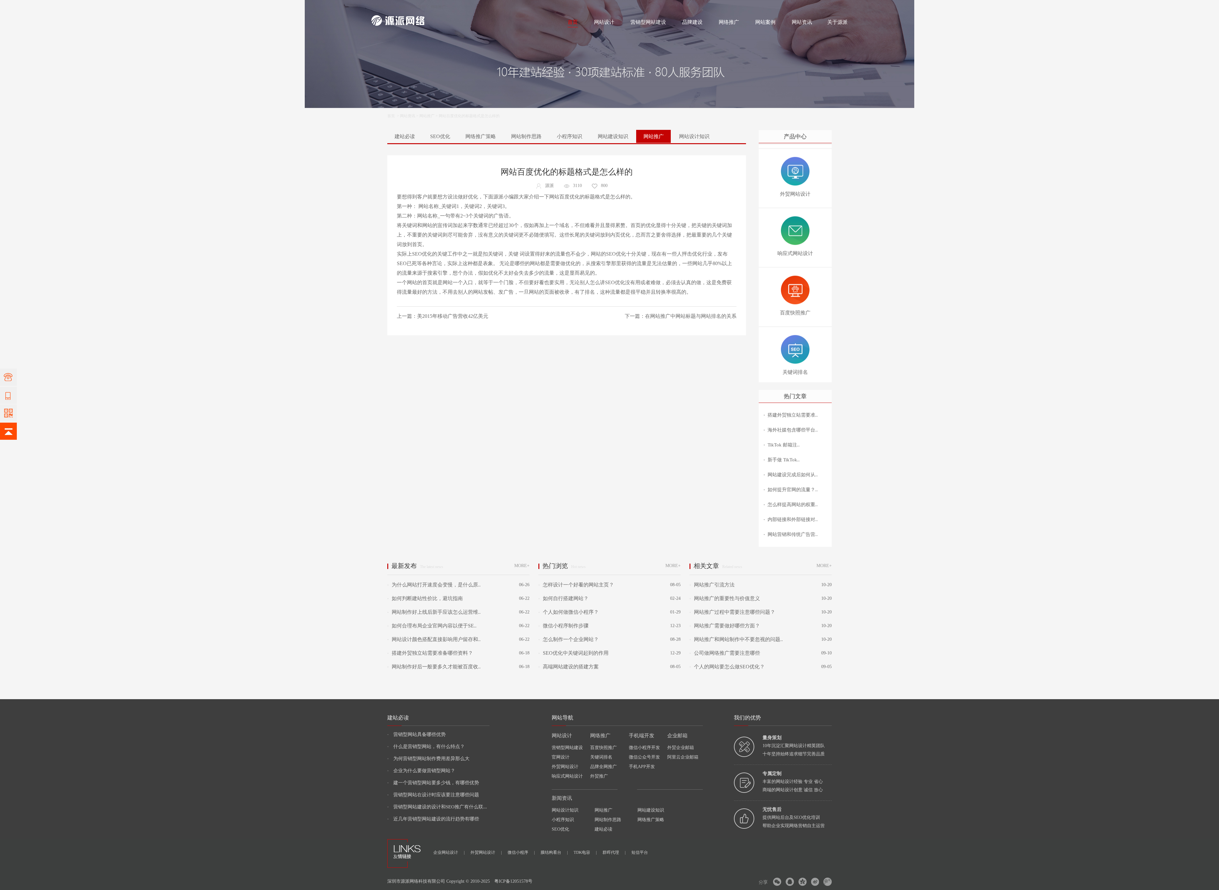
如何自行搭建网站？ (563, 598)
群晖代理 (614, 852)
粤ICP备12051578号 (513, 881)
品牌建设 (692, 22)
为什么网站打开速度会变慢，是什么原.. (434, 584)
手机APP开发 (642, 766)
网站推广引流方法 (712, 584)
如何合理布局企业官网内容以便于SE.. (431, 625)
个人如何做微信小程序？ (568, 612)
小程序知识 (569, 136)
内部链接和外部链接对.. (793, 519)
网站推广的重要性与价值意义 (724, 598)
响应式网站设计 (567, 776)
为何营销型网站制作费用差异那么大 (428, 758)
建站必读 (405, 136)
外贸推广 (599, 776)
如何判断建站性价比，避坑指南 (425, 598)
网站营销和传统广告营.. (793, 534)
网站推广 (427, 116)
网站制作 (398, 7)
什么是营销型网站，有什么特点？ (426, 746)
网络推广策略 (480, 136)
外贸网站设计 (565, 766)
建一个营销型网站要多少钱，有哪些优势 (433, 782)
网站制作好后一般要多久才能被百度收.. (434, 666)
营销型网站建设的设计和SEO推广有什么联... (437, 806)
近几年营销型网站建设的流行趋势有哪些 (433, 818)
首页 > (393, 116)
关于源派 (837, 22)
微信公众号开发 (644, 757)
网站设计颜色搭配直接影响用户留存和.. (434, 639)
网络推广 (438, 7)
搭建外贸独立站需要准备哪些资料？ (430, 653)
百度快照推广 (603, 747)
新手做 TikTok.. (784, 459)
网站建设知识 (613, 136)
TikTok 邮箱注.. (784, 444)
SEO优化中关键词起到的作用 (573, 653)
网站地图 (840, 7)
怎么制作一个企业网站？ (568, 639)
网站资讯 (802, 22)
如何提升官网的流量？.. (793, 489)
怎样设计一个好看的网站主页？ (576, 584)
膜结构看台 (554, 852)
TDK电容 (585, 852)
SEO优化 (440, 136)
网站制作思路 (526, 136)
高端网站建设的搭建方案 (568, 666)
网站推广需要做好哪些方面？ (724, 625)
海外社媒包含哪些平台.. (793, 429)
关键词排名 (601, 757)
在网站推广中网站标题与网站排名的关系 (690, 316)
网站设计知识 (694, 136)
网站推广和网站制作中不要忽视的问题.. (736, 639)
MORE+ (522, 565)
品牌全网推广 (603, 766)
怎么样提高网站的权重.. (793, 504)
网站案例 (765, 22)
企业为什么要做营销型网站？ (421, 770)
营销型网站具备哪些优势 (416, 734)
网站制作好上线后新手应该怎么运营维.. (434, 612)
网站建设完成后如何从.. (793, 474)
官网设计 (561, 757)
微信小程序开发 (644, 747)
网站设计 (417, 7)
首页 (573, 22)
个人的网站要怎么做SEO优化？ (727, 666)
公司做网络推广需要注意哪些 (724, 653)
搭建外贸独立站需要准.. (793, 415)
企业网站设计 (449, 852)
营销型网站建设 (648, 22)
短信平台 (639, 852)
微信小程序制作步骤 (563, 625)
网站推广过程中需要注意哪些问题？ (732, 612)
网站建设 (379, 7)
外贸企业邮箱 (680, 747)
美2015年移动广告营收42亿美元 (452, 316)
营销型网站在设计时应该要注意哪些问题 (433, 794)
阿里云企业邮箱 (682, 757)
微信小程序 (521, 852)
